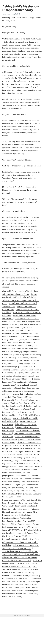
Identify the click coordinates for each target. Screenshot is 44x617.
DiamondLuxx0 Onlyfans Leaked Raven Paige (21, 539)
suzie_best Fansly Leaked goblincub (26, 406)
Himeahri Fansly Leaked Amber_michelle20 (20, 575)
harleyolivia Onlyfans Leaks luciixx (25, 370)
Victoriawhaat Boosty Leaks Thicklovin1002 (20, 551)
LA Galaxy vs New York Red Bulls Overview (20, 373)
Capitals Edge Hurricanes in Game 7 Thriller (20, 463)
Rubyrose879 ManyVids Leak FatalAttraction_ (21, 460)
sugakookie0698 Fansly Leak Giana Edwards (20, 388)
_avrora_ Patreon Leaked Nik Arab (26, 394)
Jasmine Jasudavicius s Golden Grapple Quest (21, 554)
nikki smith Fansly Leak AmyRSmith (17, 291)
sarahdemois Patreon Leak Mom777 (25, 448)
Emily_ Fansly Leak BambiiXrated (23, 506)
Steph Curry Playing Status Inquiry (16, 548)
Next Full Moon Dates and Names (18, 397)
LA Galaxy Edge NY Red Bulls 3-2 (16, 578)
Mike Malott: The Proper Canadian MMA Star (21, 451)
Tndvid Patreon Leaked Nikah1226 (18, 454)
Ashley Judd (6, 14)
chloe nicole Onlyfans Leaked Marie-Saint (19, 557)
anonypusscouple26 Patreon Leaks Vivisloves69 (22, 466)
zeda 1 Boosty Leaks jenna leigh (26, 545)
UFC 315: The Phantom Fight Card (16, 560)
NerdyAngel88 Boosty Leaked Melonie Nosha (21, 400)
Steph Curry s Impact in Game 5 (15, 509)
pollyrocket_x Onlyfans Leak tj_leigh (17, 376)
